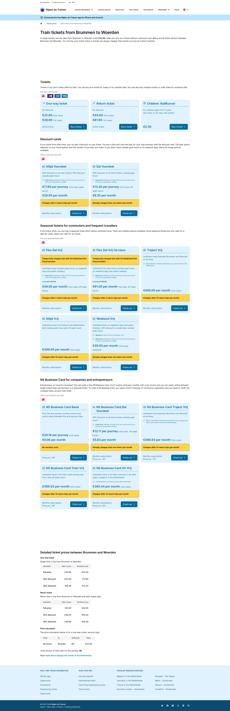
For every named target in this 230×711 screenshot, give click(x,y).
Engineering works (48, 689)
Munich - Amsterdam (164, 685)
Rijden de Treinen (59, 704)
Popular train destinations (130, 671)
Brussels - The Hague (165, 676)
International (148, 10)
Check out (77, 213)
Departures (119, 10)
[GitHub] (188, 705)
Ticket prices (51, 23)
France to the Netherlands (129, 685)
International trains (87, 680)
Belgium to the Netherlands (129, 676)
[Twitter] (162, 705)
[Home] (41, 23)
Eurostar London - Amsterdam (130, 689)
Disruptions (45, 685)
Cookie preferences (72, 707)
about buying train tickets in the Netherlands (71, 655)
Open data (51, 707)
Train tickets (134, 10)
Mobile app (45, 676)
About (177, 10)
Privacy (60, 707)
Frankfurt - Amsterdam (165, 689)
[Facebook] (167, 705)
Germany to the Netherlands (130, 680)
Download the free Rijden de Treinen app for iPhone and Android (73, 17)
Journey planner (104, 10)
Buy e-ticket (76, 127)
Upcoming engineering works (92, 685)
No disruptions (45, 2)
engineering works (58, 2)
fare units (59, 650)
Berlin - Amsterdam (164, 680)
